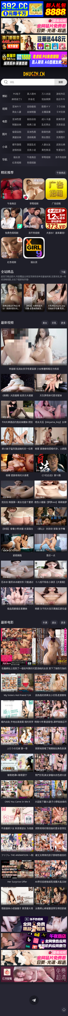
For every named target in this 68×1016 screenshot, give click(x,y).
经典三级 (31, 124)
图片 (4, 134)
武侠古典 (60, 144)
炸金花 (31, 99)
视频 (4, 108)
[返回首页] (64, 1009)
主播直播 (46, 111)
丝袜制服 (31, 111)
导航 (4, 159)
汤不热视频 (60, 157)
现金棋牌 (46, 99)
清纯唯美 (31, 137)
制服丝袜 (16, 124)
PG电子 (16, 93)
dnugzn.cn (34, 74)
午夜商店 (31, 157)
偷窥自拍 (16, 131)
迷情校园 (16, 149)
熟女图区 (46, 137)
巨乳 (54, 322)
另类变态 (60, 124)
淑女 (54, 622)
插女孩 (16, 157)
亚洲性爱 (16, 119)
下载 (63, 271)
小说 (4, 147)
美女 (45, 322)
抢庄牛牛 (60, 99)
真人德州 (31, 93)
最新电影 (7, 622)
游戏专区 (60, 93)
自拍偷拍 (31, 106)
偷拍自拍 (31, 119)
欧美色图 (46, 131)
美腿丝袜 (16, 137)
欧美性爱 (60, 119)
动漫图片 (60, 131)
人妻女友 (46, 144)
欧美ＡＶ (46, 106)
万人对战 (46, 93)
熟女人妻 (16, 111)
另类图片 (60, 137)
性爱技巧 (60, 149)
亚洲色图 (31, 131)
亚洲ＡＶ (16, 106)
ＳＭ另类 (60, 111)
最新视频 (7, 322)
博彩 (4, 96)
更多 (63, 322)
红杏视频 (16, 162)
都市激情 (16, 144)
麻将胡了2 (17, 99)
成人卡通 (46, 119)
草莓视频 (46, 157)
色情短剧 (31, 162)
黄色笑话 (46, 149)
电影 (4, 121)
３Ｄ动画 (60, 106)
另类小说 (31, 149)
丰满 (45, 622)
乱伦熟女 (46, 124)
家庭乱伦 (31, 144)
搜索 (61, 82)
